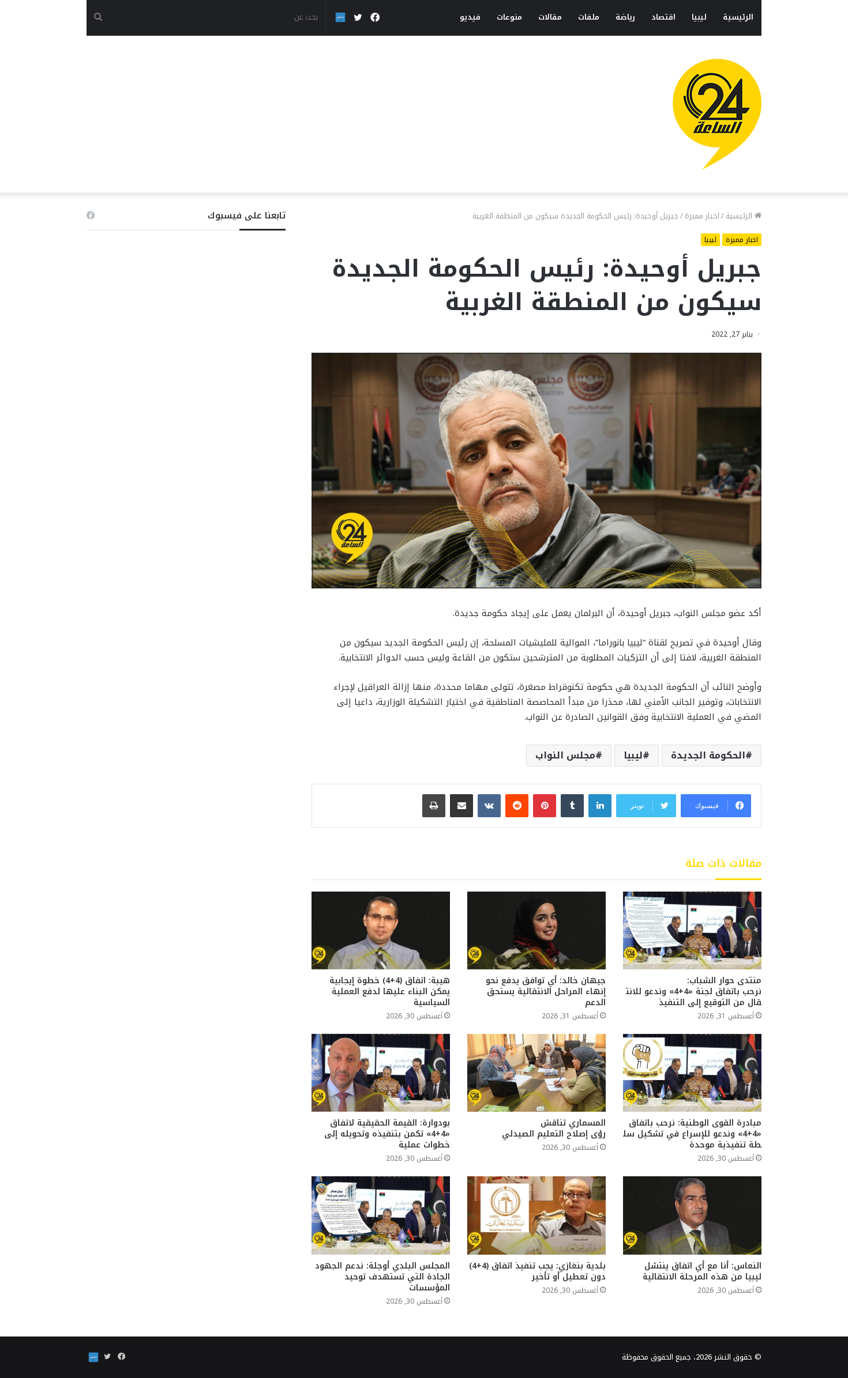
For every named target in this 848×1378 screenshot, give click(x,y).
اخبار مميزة (702, 216)
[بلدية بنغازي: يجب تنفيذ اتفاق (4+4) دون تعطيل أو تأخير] (536, 1215)
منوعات (509, 17)
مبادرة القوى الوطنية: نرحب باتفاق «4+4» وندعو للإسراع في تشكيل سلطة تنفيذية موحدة (692, 1134)
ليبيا (699, 17)
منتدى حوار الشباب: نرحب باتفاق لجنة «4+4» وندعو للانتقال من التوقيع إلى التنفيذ (693, 991)
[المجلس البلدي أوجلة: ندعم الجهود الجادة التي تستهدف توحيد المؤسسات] (381, 1215)
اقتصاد (663, 17)
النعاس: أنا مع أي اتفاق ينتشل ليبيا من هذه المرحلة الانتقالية (702, 1271)
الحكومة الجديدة (708, 755)
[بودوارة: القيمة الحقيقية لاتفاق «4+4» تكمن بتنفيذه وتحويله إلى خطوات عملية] (381, 1073)
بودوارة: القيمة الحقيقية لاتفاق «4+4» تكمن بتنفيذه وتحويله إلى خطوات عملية (387, 1134)
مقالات (550, 17)
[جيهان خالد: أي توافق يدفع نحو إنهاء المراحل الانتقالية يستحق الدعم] (536, 930)
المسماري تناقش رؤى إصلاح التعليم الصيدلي (554, 1128)
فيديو (470, 17)
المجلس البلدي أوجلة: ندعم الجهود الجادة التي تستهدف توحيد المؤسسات (382, 1277)
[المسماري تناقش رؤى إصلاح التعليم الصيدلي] (536, 1073)
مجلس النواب (565, 755)
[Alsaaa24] (717, 114)
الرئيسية (738, 17)
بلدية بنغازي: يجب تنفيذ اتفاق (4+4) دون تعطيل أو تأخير (537, 1271)
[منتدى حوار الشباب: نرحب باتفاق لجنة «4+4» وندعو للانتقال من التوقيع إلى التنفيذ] (692, 930)
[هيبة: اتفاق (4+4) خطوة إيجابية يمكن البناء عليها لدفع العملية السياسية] (381, 930)
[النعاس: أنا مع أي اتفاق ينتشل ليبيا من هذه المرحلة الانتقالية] (692, 1215)
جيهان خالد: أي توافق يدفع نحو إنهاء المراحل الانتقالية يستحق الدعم (546, 991)
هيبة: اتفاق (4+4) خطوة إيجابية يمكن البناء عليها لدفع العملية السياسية (389, 991)
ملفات (588, 17)
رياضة (625, 17)
